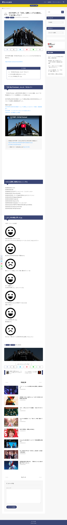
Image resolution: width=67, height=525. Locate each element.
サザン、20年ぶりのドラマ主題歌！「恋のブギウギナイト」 (55, 66)
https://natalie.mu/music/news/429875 (14, 61)
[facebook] (32, 521)
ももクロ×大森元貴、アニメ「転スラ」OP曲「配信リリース (55, 70)
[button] (7, 49)
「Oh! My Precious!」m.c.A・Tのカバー (19, 72)
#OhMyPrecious (29, 142)
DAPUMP (19, 344)
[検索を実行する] (62, 12)
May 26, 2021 (26, 147)
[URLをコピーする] (40, 49)
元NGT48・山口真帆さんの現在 (12, 112)
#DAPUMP (22, 142)
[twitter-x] (33, 521)
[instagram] (35, 521)
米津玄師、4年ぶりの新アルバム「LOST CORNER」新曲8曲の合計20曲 (55, 62)
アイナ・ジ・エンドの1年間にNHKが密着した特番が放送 (55, 57)
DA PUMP (12, 17)
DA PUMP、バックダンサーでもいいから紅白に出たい (18, 110)
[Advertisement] (23, 163)
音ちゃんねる (7, 2)
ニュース (7, 17)
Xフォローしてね (34, 5)
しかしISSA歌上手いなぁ (16, 76)
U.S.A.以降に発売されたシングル (18, 74)
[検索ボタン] (63, 2)
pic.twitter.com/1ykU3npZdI (14, 144)
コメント (8, 487)
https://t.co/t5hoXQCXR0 (14, 142)
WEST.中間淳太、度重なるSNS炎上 (55, 74)
